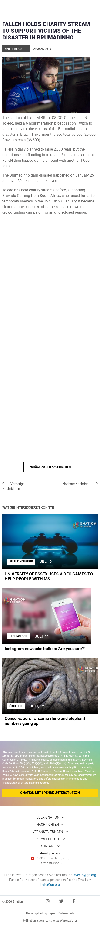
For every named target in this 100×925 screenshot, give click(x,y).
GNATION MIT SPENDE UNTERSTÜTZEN (50, 793)
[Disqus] (50, 282)
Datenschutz (66, 913)
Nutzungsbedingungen (40, 913)
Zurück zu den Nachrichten (50, 467)
